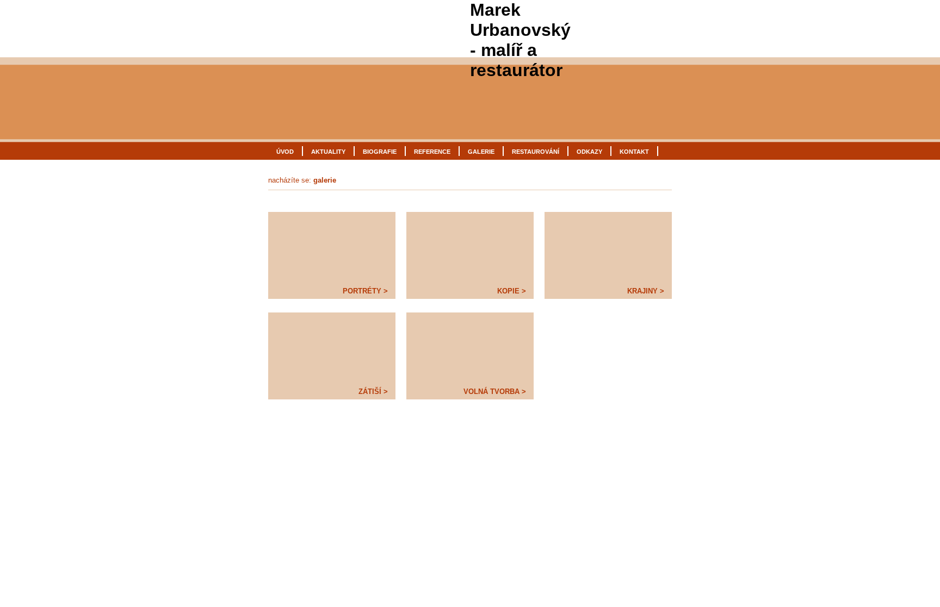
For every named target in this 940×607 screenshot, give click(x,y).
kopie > (511, 291)
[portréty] (331, 247)
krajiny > (645, 291)
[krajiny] (608, 247)
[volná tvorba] (470, 347)
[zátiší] (331, 347)
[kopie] (470, 247)
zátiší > (373, 391)
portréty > (365, 291)
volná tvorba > (494, 391)
